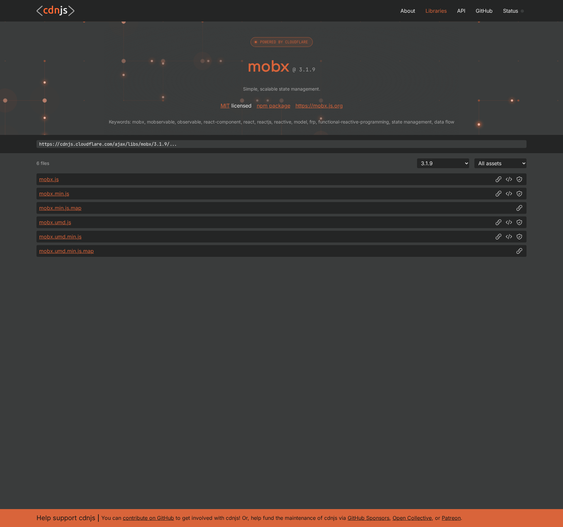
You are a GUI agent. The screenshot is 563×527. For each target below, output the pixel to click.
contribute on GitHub (148, 518)
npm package (273, 105)
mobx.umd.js (55, 222)
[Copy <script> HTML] (508, 179)
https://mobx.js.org (319, 105)
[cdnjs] (55, 11)
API (461, 10)
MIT (225, 105)
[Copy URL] (498, 179)
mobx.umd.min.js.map (66, 251)
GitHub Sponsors (368, 518)
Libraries (436, 10)
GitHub (484, 10)
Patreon (451, 518)
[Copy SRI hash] (519, 179)
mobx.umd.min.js (60, 237)
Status (510, 10)
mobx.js (49, 179)
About (407, 10)
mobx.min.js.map (60, 208)
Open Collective (412, 518)
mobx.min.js (54, 194)
